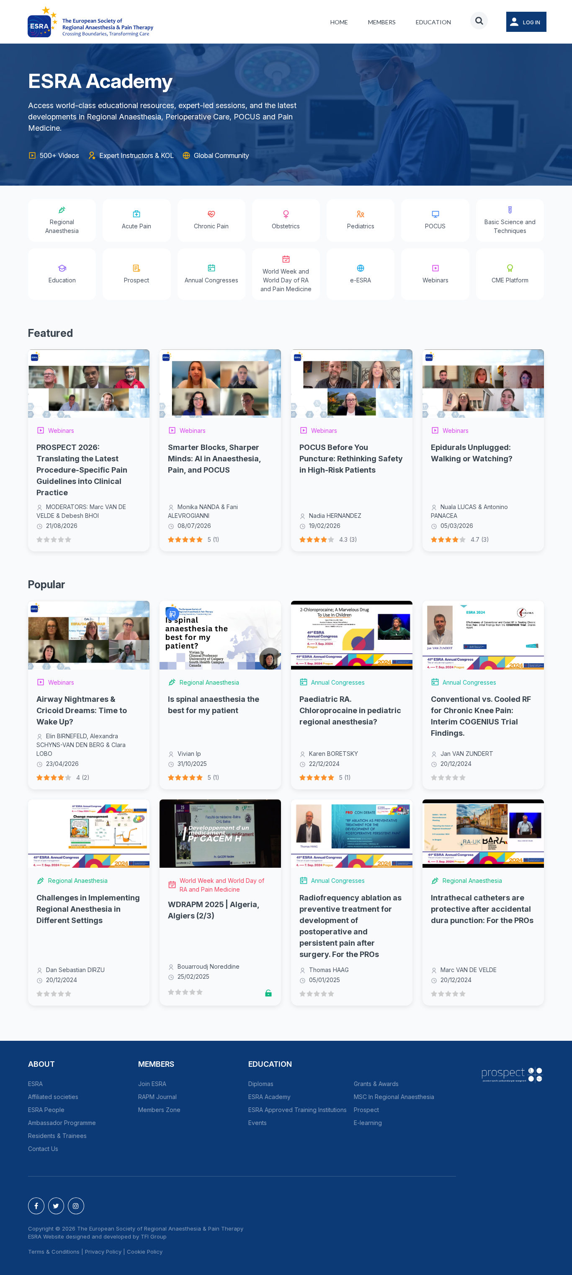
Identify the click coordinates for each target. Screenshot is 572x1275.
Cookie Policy (144, 1251)
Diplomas (260, 1083)
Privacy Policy (103, 1251)
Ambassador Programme (62, 1122)
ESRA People (46, 1109)
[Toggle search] (479, 20)
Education (433, 22)
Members (382, 22)
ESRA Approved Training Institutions (297, 1109)
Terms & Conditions (54, 1251)
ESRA (35, 1083)
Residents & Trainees (57, 1135)
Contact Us (43, 1148)
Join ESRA (152, 1083)
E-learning (368, 1122)
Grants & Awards (376, 1083)
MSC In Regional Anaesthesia (394, 1096)
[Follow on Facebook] (36, 1205)
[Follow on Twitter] (56, 1205)
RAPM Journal (157, 1096)
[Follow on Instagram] (76, 1205)
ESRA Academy (269, 1096)
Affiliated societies (53, 1096)
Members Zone (159, 1109)
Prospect (366, 1109)
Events (257, 1122)
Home (339, 22)
